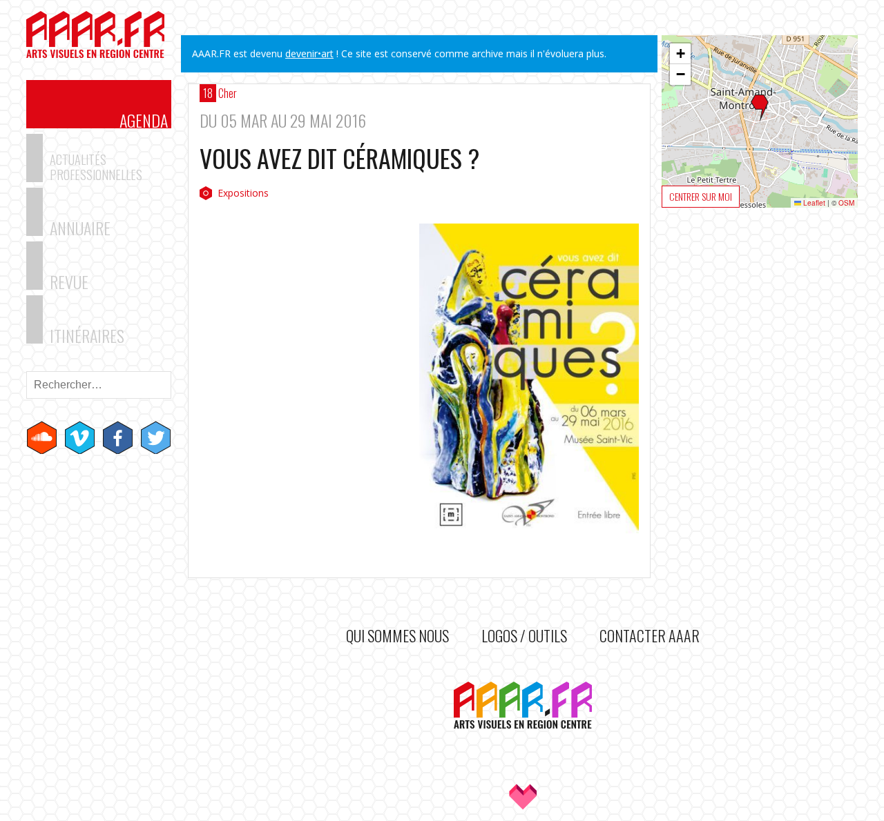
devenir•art (309, 53)
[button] (760, 108)
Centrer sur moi (700, 196)
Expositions (243, 192)
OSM (846, 203)
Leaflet (813, 203)
